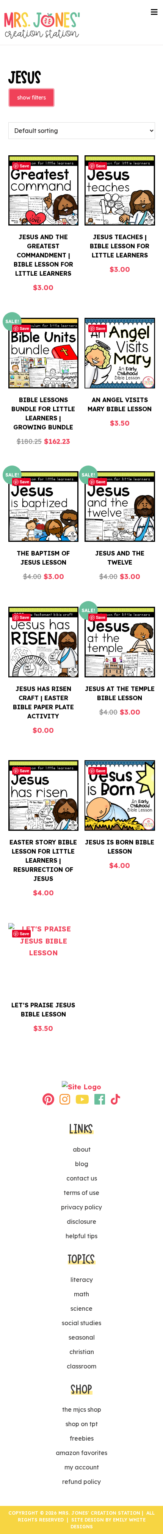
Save (24, 166)
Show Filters (31, 97)
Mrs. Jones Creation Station (42, 25)
